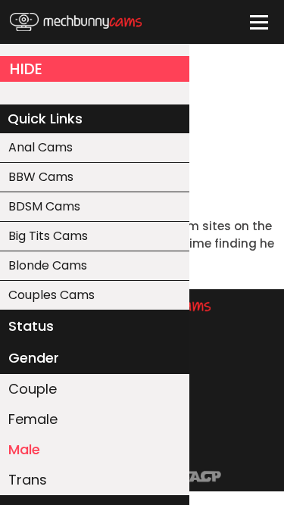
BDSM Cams (44, 206)
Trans (27, 479)
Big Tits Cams (48, 236)
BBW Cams (40, 176)
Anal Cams (40, 147)
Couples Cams (51, 295)
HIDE (26, 68)
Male (24, 449)
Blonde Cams (47, 265)
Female (33, 419)
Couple (32, 388)
